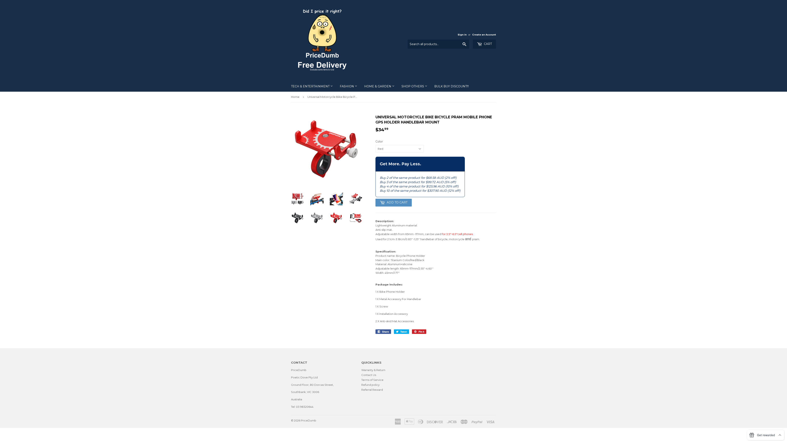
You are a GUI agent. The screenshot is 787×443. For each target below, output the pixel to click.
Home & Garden (378, 86)
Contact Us (368, 375)
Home (295, 96)
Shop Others (413, 86)
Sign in (462, 34)
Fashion (347, 86)
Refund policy (370, 384)
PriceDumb (308, 420)
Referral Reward (372, 389)
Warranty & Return (373, 370)
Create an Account (484, 34)
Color (379, 141)
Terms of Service (372, 379)
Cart (487, 44)
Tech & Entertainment (310, 86)
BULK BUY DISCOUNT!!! (451, 86)
